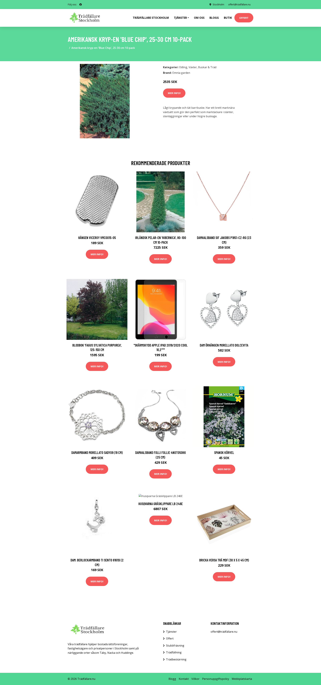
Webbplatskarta (242, 679)
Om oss (199, 18)
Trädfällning (174, 652)
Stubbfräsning (175, 645)
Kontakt (184, 679)
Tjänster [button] (180, 18)
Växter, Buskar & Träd (202, 67)
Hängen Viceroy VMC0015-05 (97, 237)
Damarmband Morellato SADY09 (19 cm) (97, 452)
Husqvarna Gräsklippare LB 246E (160, 504)
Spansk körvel (224, 452)
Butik (228, 18)
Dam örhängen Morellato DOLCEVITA (224, 345)
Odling (183, 67)
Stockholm (218, 4)
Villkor (195, 679)
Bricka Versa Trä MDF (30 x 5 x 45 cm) (224, 560)
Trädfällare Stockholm (151, 18)
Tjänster (171, 631)
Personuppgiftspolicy (215, 679)
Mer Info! (174, 93)
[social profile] (80, 4)
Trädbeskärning (176, 659)
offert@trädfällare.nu (239, 4)
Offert (243, 17)
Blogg (214, 18)
